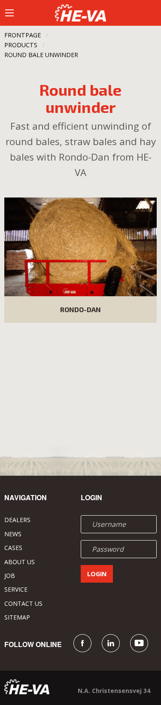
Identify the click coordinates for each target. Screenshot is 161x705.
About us (19, 562)
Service (15, 589)
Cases (13, 548)
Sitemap (17, 617)
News (12, 534)
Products (20, 45)
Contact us (23, 603)
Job (9, 575)
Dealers (17, 520)
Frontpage (22, 35)
